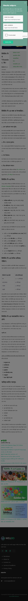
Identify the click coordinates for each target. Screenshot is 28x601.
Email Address (8, 25)
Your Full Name (9, 17)
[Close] (25, 3)
